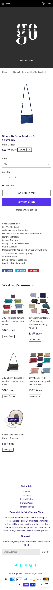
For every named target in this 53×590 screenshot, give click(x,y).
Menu (8, 3)
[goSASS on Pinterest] (26, 566)
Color (4, 158)
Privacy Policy (26, 503)
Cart (48, 3)
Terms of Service (26, 507)
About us (26, 495)
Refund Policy (26, 499)
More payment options (26, 210)
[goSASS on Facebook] (21, 566)
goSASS (19, 574)
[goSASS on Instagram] (30, 566)
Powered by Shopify (33, 574)
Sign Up (45, 552)
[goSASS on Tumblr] (35, 566)
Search (26, 492)
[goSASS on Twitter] (16, 566)
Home (4, 72)
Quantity (6, 172)
